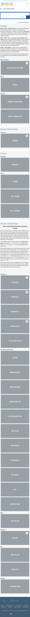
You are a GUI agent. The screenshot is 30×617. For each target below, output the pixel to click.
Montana (6, 244)
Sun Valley (15, 521)
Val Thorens (15, 211)
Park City (15, 569)
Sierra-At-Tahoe (14, 257)
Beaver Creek (15, 372)
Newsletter (26, 605)
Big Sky (15, 538)
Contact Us (3, 607)
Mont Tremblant (15, 116)
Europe (3, 153)
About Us (10, 607)
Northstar (25, 255)
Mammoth (27, 257)
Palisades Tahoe (15, 341)
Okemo (15, 140)
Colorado (12, 243)
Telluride (15, 475)
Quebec (2, 93)
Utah (13, 244)
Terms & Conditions (10, 605)
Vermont (2, 132)
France (2, 173)
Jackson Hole (15, 586)
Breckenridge (15, 387)
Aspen (15, 358)
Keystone (15, 431)
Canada (3, 26)
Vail (15, 489)
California (19, 249)
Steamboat (15, 460)
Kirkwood (8, 255)
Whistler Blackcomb (15, 68)
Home (2, 605)
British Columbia (4, 59)
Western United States (9, 224)
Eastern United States (9, 129)
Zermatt (15, 165)
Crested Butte (15, 402)
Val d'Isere (15, 196)
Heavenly (10, 254)
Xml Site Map (25, 607)
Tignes (15, 181)
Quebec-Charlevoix (15, 102)
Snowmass (15, 445)
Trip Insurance (19, 605)
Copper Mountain (15, 416)
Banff (15, 85)
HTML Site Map (17, 607)
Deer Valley (15, 555)
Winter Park (15, 504)
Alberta (2, 76)
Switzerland (3, 156)
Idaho (1, 513)
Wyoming (18, 243)
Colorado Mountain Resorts (6, 349)
